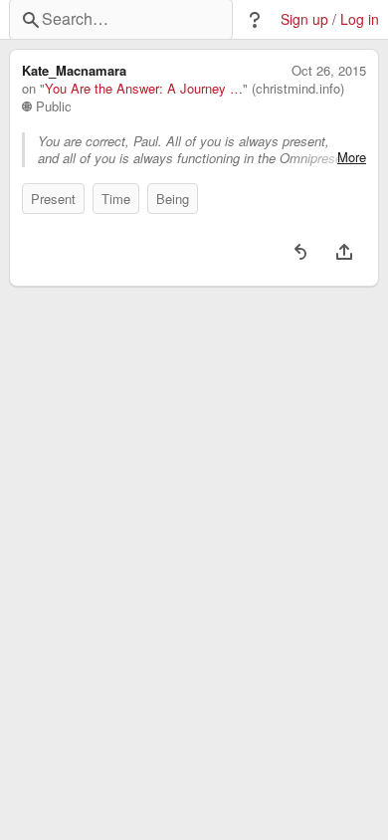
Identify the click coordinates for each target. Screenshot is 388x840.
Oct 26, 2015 (328, 71)
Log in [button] (359, 19)
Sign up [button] (304, 19)
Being (172, 198)
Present (53, 198)
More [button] (351, 157)
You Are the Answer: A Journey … (144, 89)
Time (115, 198)
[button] (255, 20)
